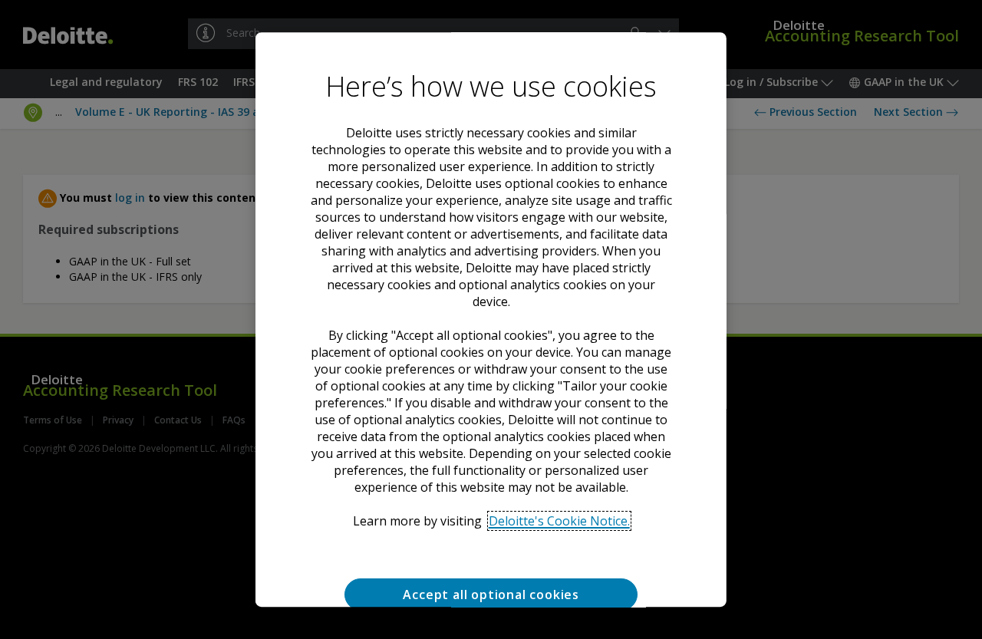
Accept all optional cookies (491, 594)
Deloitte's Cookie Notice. (558, 520)
